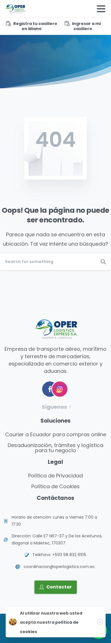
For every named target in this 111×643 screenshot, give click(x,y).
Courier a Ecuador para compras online (55, 434)
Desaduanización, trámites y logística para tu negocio (55, 448)
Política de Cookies (55, 486)
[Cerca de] (100, 622)
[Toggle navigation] (101, 9)
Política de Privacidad (55, 475)
